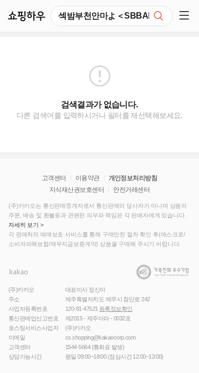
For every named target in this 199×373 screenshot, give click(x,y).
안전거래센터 (131, 189)
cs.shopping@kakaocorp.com (100, 337)
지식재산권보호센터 (76, 189)
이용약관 (87, 178)
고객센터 (54, 178)
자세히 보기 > (26, 225)
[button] (186, 16)
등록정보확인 (116, 309)
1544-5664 (77, 347)
